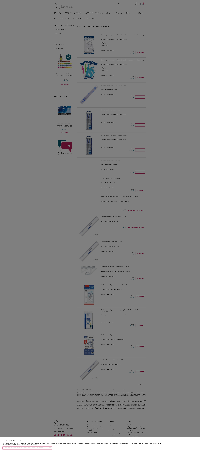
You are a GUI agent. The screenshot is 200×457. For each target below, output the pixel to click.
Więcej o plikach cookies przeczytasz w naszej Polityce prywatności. (19, 444)
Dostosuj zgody (29, 448)
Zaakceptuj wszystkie (44, 448)
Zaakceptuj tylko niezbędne (13, 448)
